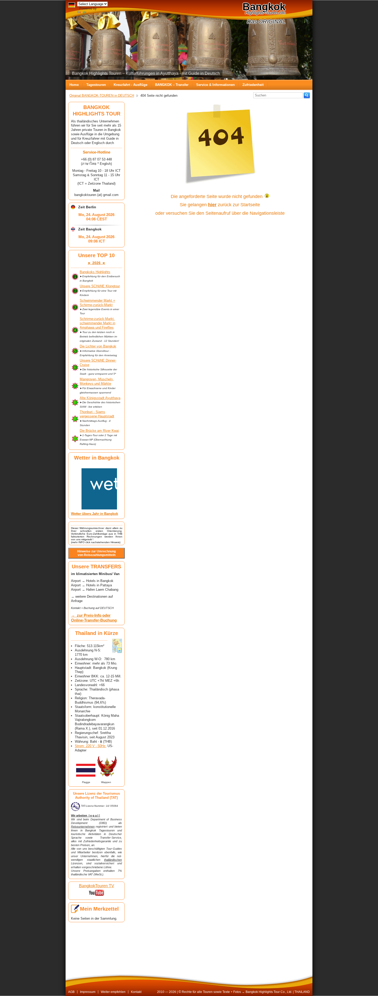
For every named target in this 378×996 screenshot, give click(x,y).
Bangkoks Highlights (95, 272)
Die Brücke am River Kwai (99, 431)
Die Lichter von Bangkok (98, 346)
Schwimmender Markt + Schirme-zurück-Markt (97, 303)
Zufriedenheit (253, 85)
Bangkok (263, 6)
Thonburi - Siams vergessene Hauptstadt (97, 414)
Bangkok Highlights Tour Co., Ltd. (269, 992)
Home (74, 85)
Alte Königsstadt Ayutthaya (100, 398)
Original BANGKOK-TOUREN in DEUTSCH (101, 95)
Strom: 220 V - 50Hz (90, 746)
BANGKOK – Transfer (171, 85)
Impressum (87, 992)
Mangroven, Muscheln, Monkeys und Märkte (97, 381)
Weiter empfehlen (113, 992)
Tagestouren (96, 85)
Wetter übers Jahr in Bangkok (94, 514)
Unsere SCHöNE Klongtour (100, 286)
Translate (94, 13)
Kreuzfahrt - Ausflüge (130, 85)
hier (212, 204)
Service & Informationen (215, 85)
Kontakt (136, 992)
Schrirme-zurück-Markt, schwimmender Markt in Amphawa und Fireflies (97, 323)
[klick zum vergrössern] (117, 646)
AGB (71, 992)
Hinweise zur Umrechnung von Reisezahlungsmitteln (96, 553)
